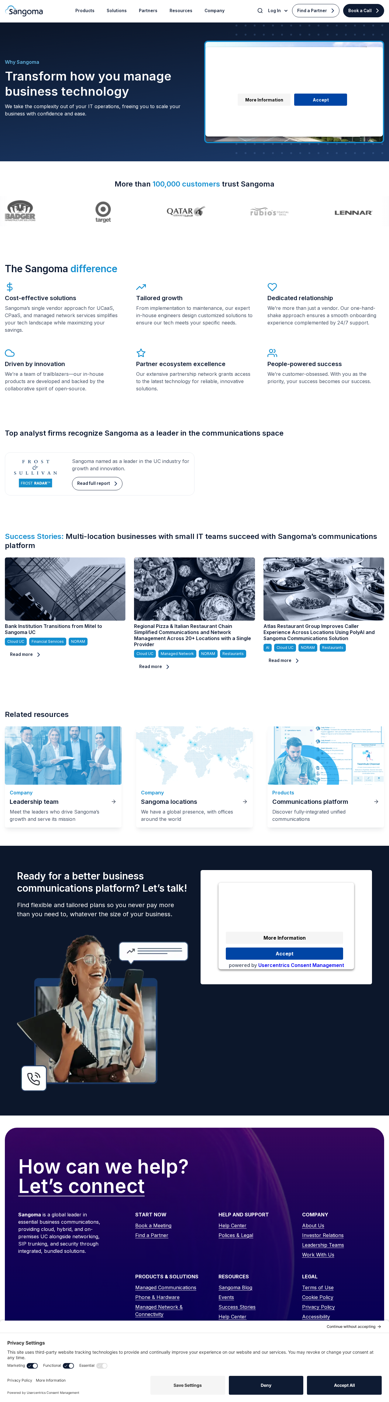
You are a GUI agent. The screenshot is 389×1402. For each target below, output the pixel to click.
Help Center (232, 1225)
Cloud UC (15, 641)
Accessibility (316, 1317)
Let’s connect (81, 1186)
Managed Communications (165, 1287)
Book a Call (360, 10)
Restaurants (233, 653)
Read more (21, 654)
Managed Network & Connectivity (159, 1310)
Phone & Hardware (157, 1297)
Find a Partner (312, 10)
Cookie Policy (317, 1297)
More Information (264, 99)
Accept (321, 99)
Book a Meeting (153, 1225)
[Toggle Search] (260, 10)
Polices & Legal (236, 1235)
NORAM (78, 641)
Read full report (93, 483)
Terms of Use (318, 1287)
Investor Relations (323, 1235)
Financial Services (48, 641)
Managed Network (177, 653)
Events (226, 1297)
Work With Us (318, 1255)
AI (267, 647)
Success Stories (237, 1307)
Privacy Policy (318, 1307)
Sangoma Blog (235, 1287)
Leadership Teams (323, 1245)
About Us (313, 1225)
